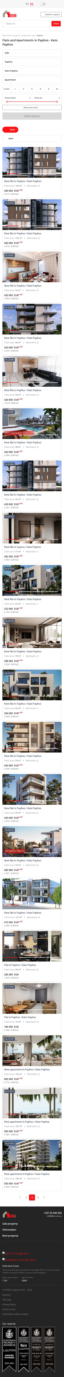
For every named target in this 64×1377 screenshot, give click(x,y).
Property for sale (28, 35)
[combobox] (32, 53)
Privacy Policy (9, 1304)
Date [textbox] (10, 138)
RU (27, 4)
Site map (6, 1299)
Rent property (10, 1235)
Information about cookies (15, 1314)
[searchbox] (34, 61)
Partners (6, 1294)
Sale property (10, 1223)
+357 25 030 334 (53, 1213)
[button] (12, 173)
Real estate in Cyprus (11, 35)
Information (9, 1229)
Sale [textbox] (7, 52)
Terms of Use (8, 1309)
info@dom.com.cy (54, 1216)
